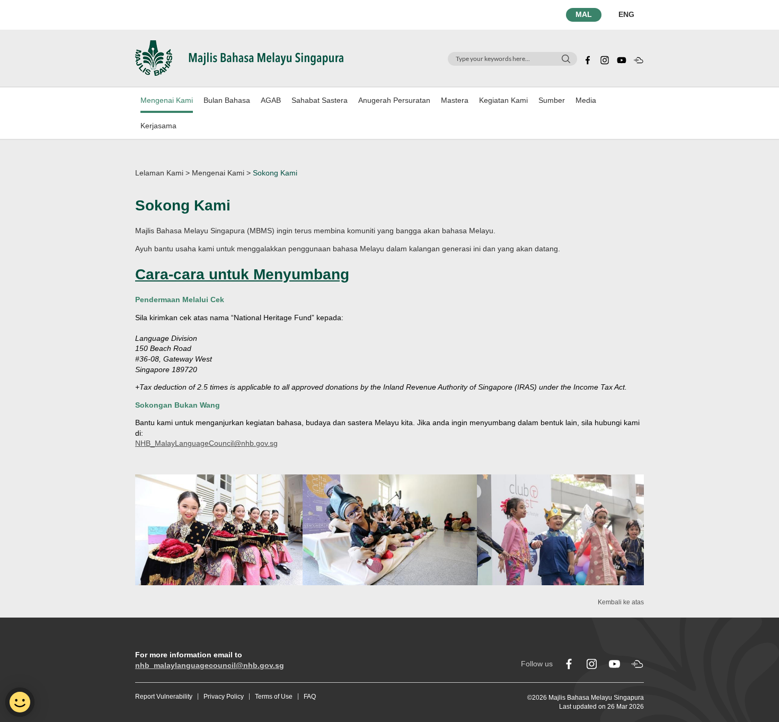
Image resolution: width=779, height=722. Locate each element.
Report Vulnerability (163, 696)
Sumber (551, 100)
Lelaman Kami (159, 173)
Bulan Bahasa (226, 100)
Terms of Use (274, 696)
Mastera (454, 100)
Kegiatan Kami (503, 100)
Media (586, 100)
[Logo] (239, 57)
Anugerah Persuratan (394, 100)
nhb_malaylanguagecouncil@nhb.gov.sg (209, 665)
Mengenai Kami (166, 100)
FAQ (310, 696)
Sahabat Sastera (319, 100)
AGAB (271, 100)
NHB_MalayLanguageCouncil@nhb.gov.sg (206, 443)
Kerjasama (158, 125)
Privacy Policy (223, 696)
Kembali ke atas (621, 602)
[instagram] (604, 59)
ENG (626, 14)
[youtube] (621, 59)
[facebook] (587, 59)
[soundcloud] (638, 59)
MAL (584, 14)
